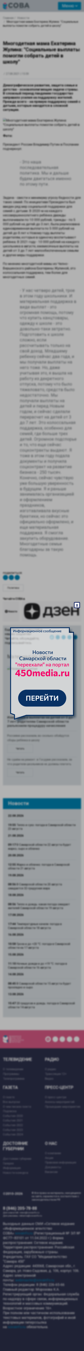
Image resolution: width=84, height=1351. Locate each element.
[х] (42, 675)
